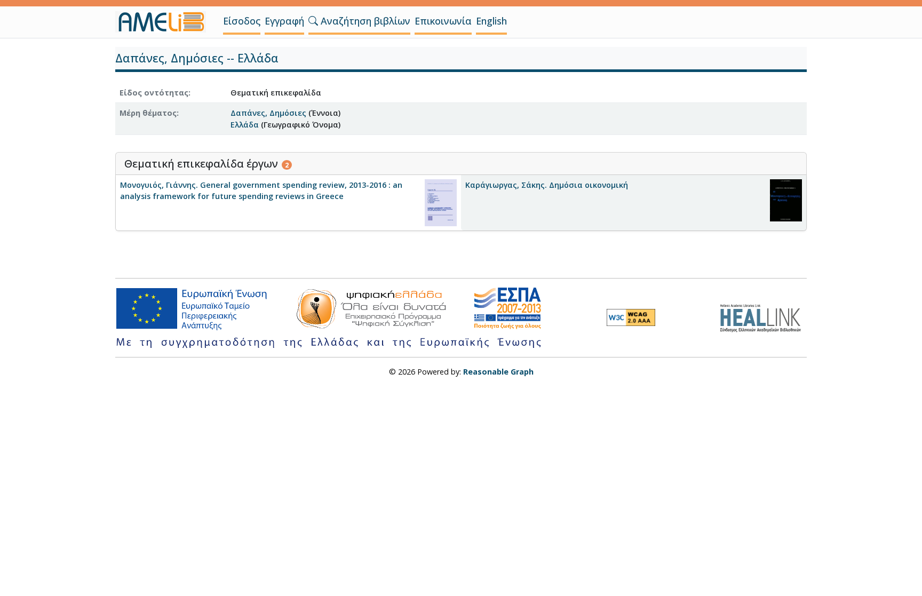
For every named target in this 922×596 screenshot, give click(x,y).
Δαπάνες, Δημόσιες (268, 113)
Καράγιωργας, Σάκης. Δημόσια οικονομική (546, 185)
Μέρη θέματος (148, 113)
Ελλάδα (244, 125)
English (491, 20)
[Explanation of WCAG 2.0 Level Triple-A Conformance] (631, 317)
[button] (313, 20)
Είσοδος (241, 20)
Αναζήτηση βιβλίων (364, 20)
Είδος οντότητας (154, 93)
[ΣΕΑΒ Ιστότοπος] (763, 317)
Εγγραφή (284, 20)
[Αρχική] (164, 22)
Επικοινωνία (443, 20)
